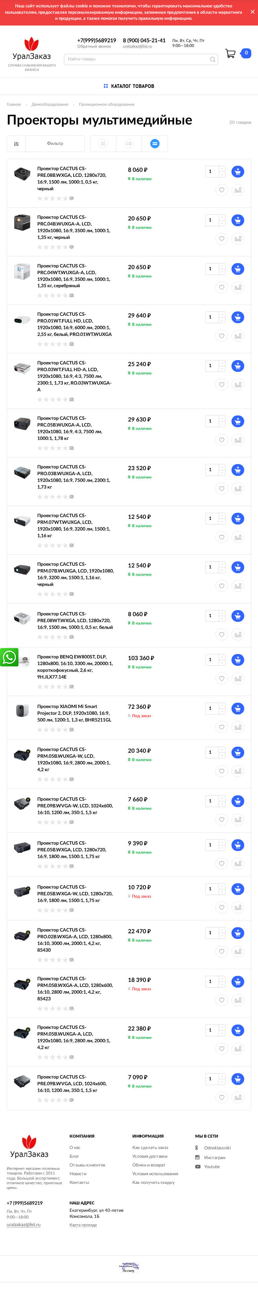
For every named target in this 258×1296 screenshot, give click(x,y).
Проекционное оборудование (106, 104)
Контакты (79, 1183)
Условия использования (155, 1174)
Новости (78, 1174)
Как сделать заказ (150, 1148)
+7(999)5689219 (96, 40)
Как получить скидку (153, 1183)
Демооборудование (50, 104)
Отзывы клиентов (87, 1165)
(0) (72, 198)
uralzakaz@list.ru (137, 46)
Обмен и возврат (149, 1165)
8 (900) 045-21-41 (144, 40)
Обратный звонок (94, 46)
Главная (14, 104)
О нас (75, 1148)
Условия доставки (149, 1156)
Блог (74, 1156)
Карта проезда (83, 1225)
